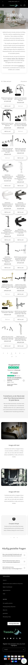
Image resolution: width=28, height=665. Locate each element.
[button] (3, 5)
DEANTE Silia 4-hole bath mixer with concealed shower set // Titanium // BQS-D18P (20, 124)
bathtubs (21, 65)
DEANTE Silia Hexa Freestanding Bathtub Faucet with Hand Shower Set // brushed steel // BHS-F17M (20, 338)
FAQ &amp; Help (7, 616)
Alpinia (9, 58)
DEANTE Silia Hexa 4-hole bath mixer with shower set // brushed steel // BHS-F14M (7, 338)
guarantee (5, 613)
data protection (6, 590)
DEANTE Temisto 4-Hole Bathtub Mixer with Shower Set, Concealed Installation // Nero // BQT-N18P (20, 286)
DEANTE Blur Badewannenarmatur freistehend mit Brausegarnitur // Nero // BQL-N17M (7, 260)
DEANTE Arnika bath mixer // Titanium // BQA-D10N (7, 98)
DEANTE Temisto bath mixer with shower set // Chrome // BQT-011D (20, 99)
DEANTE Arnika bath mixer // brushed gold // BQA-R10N (7, 312)
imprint (4, 580)
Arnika (13, 58)
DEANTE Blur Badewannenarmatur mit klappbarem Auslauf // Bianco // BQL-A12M (7, 204)
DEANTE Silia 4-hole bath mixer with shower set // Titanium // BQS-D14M (20, 150)
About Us (5, 610)
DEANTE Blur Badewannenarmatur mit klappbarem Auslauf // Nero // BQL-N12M (20, 231)
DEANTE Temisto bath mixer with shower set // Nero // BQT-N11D (8, 124)
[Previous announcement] (2, 1)
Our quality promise (7, 603)
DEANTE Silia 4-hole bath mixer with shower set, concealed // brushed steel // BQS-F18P (7, 150)
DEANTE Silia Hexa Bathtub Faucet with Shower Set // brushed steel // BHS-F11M (20, 312)
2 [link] (11, 353)
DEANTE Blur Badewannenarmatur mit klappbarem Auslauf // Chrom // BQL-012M (7, 177)
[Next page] (16, 356)
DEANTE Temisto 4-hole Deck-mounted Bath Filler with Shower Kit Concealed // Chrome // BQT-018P (20, 259)
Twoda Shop (10, 664)
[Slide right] (17, 537)
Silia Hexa (20, 58)
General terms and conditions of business (13, 583)
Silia (17, 58)
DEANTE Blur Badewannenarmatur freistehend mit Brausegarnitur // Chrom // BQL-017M (20, 178)
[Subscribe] (23, 649)
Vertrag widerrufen (14, 623)
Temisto (6, 60)
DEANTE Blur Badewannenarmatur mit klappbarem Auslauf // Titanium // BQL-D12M (20, 204)
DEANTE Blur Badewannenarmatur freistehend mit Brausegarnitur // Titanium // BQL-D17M (7, 232)
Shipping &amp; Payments (9, 606)
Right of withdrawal (7, 587)
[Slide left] (10, 537)
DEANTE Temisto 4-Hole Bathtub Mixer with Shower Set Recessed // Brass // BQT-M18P (7, 286)
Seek (4, 593)
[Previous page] (3, 353)
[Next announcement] (25, 1)
